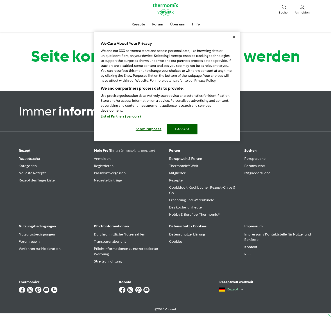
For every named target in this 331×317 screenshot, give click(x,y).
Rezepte (176, 180)
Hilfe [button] (196, 24)
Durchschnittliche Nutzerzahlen (119, 234)
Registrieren (103, 166)
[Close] (234, 37)
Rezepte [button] (138, 24)
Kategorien (28, 166)
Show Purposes (149, 129)
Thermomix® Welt (183, 166)
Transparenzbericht (110, 241)
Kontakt (250, 247)
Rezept (24, 150)
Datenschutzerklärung (187, 234)
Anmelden (102, 158)
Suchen (250, 150)
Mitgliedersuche (257, 173)
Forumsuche (254, 166)
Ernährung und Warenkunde (191, 200)
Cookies (175, 241)
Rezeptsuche (29, 158)
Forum (174, 150)
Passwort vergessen (110, 173)
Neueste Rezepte (33, 173)
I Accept (182, 129)
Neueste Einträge (108, 180)
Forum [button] (157, 24)
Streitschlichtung (108, 261)
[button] (284, 9)
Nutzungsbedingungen (37, 234)
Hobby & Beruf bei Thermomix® (194, 214)
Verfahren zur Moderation (40, 249)
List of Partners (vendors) (121, 116)
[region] (167, 86)
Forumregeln (29, 241)
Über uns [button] (177, 24)
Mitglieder (177, 173)
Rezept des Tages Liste (37, 180)
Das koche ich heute (185, 207)
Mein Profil (124, 150)
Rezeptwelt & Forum (185, 158)
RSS (247, 254)
